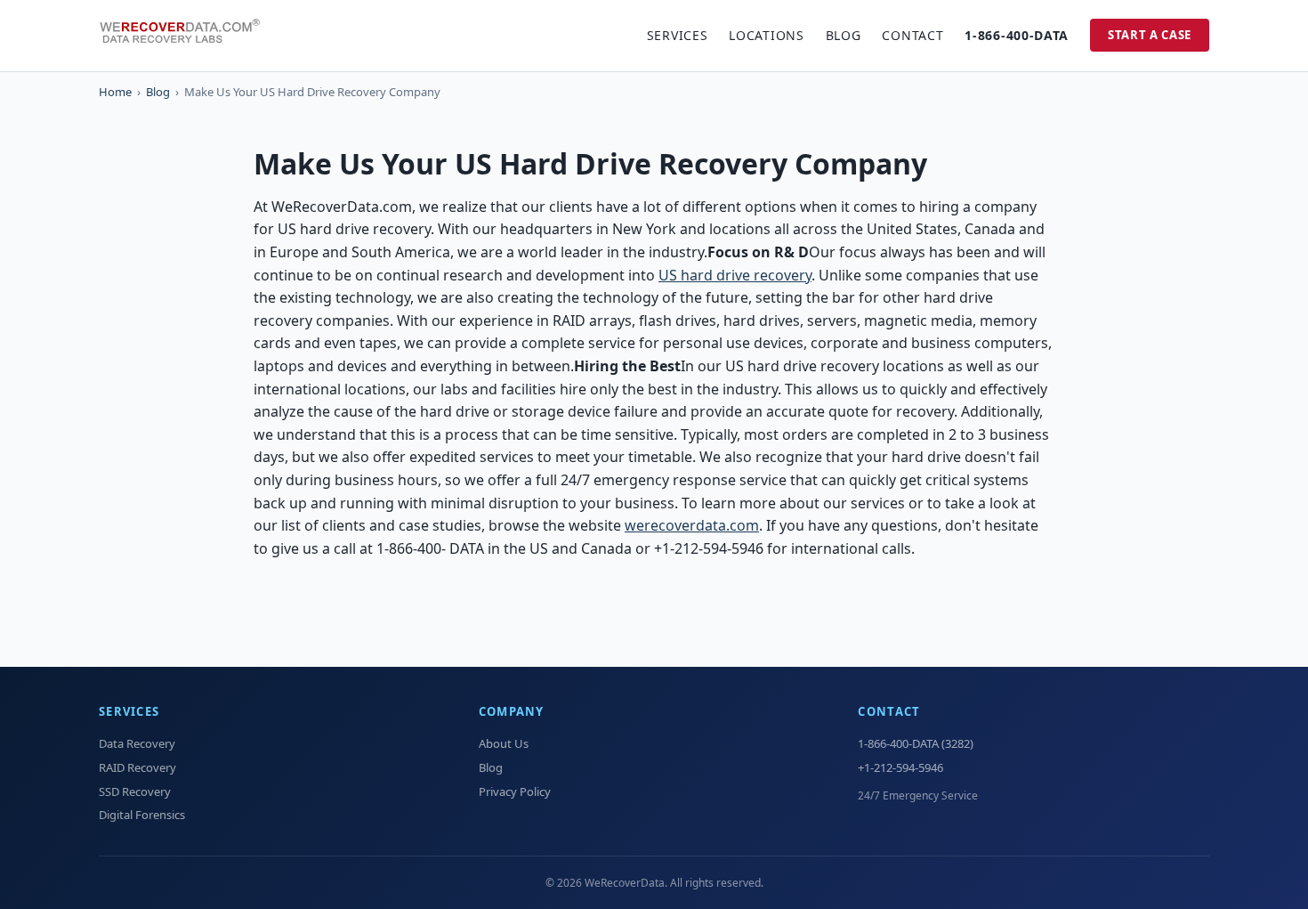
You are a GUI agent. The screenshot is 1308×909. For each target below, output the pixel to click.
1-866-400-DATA (1017, 35)
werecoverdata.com (692, 525)
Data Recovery (137, 743)
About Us (504, 743)
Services (677, 35)
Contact (912, 35)
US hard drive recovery (734, 275)
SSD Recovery (135, 791)
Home (115, 92)
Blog (843, 35)
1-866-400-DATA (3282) (915, 743)
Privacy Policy (515, 791)
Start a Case (1149, 35)
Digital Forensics (142, 815)
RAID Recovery (137, 767)
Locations (766, 35)
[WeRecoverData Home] (188, 36)
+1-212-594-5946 (900, 767)
